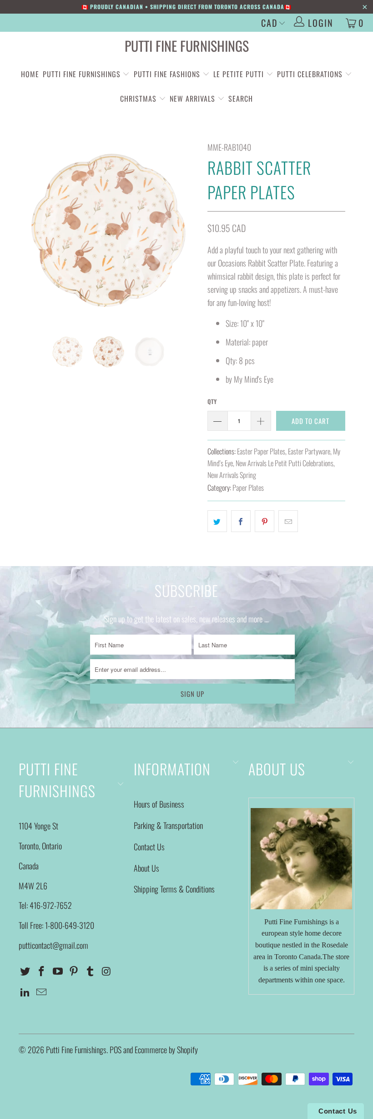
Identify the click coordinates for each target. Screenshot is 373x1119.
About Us (146, 868)
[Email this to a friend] (288, 521)
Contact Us (149, 847)
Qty (212, 401)
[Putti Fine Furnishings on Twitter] (25, 971)
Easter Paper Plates (261, 451)
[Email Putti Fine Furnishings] (42, 991)
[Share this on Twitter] (217, 521)
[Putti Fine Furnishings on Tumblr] (90, 971)
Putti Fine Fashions (167, 74)
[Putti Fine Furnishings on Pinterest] (74, 971)
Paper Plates (248, 487)
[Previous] (28, 230)
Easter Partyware (309, 451)
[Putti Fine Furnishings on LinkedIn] (25, 991)
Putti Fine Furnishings (187, 45)
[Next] (189, 230)
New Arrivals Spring (231, 474)
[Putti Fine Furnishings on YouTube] (58, 971)
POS (115, 1049)
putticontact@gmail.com (53, 945)
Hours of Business (159, 804)
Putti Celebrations (310, 74)
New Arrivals (192, 98)
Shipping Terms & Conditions (174, 889)
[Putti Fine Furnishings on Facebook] (42, 971)
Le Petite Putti (239, 74)
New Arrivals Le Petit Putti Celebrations (284, 463)
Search (240, 98)
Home (30, 74)
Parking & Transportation (168, 825)
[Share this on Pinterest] (264, 521)
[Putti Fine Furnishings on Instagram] (106, 971)
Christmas (139, 98)
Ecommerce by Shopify (166, 1049)
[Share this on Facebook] (241, 521)
